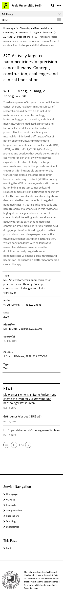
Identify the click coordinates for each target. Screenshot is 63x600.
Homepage (9, 28)
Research (23, 32)
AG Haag (7, 36)
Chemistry (8, 32)
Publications (23, 36)
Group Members (14, 510)
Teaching (11, 521)
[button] (6, 445)
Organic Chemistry (42, 32)
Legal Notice (12, 526)
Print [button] (8, 548)
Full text (11, 340)
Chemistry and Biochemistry (34, 28)
